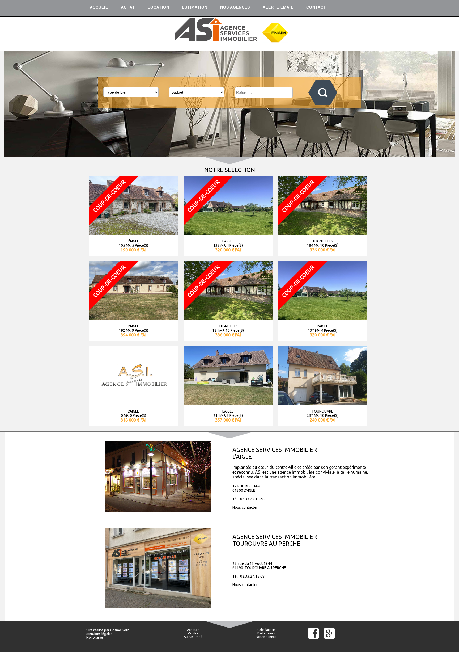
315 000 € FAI (228, 420)
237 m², (124, 415)
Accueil (99, 7)
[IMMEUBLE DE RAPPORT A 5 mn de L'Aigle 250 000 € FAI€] (322, 318)
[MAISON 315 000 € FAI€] (228, 403)
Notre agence (266, 636)
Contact (316, 7)
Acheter (193, 630)
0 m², (314, 330)
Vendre (193, 633)
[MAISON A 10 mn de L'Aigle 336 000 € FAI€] (322, 233)
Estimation (194, 7)
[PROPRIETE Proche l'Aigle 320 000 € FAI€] (228, 233)
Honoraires (95, 637)
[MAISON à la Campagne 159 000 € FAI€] (133, 318)
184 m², (313, 245)
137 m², (219, 245)
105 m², (125, 245)
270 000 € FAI (228, 335)
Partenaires (266, 633)
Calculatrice (266, 630)
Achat (128, 7)
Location (158, 7)
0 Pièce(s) (327, 330)
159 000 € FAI (133, 335)
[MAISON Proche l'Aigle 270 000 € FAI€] (228, 318)
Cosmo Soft (119, 630)
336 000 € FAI (322, 249)
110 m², (219, 415)
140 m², (219, 330)
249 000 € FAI (133, 420)
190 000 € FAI (133, 249)
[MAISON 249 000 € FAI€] (133, 403)
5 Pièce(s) (140, 245)
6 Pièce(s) (235, 330)
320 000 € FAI (228, 249)
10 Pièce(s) (329, 245)
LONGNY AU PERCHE (228, 411)
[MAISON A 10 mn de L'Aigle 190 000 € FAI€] (133, 233)
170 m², (125, 330)
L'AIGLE (133, 241)
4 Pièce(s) (235, 245)
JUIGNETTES (322, 241)
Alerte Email (278, 7)
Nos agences (235, 7)
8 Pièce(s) (140, 330)
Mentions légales (99, 634)
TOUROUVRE (133, 411)
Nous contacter (245, 507)
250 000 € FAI (322, 335)
